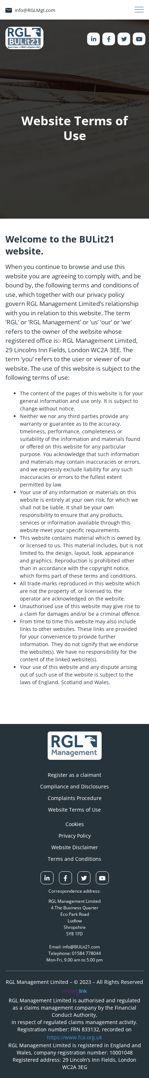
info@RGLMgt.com (35, 10)
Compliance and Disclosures (74, 786)
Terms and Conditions (74, 858)
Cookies (74, 824)
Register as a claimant (74, 774)
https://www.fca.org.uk (74, 1037)
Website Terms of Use (74, 809)
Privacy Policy (75, 835)
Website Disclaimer (74, 847)
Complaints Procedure (75, 798)
